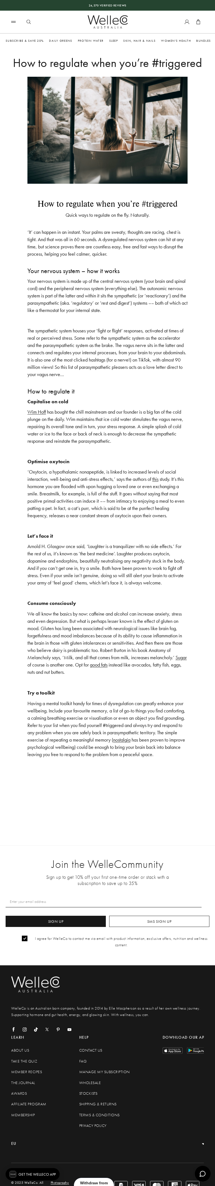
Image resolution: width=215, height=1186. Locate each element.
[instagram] (24, 1029)
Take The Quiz (24, 1061)
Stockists (88, 1093)
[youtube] (69, 1029)
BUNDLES (203, 41)
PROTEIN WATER (91, 41)
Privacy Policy (93, 1125)
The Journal (23, 1082)
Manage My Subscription (104, 1072)
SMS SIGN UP (159, 921)
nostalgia (121, 740)
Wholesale (90, 1082)
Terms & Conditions (99, 1115)
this (155, 479)
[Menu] (13, 22)
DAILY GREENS (60, 41)
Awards (19, 1093)
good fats (99, 664)
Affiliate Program (28, 1104)
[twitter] (47, 1029)
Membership (23, 1115)
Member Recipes (26, 1072)
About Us (20, 1050)
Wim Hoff (36, 412)
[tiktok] (36, 1029)
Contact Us (90, 1050)
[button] (33, 1174)
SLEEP (113, 41)
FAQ (83, 1061)
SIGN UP (56, 921)
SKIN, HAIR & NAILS (139, 41)
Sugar (181, 657)
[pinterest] (58, 1029)
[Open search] (28, 21)
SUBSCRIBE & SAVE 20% (25, 41)
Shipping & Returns (98, 1104)
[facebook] (13, 1029)
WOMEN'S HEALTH (176, 41)
